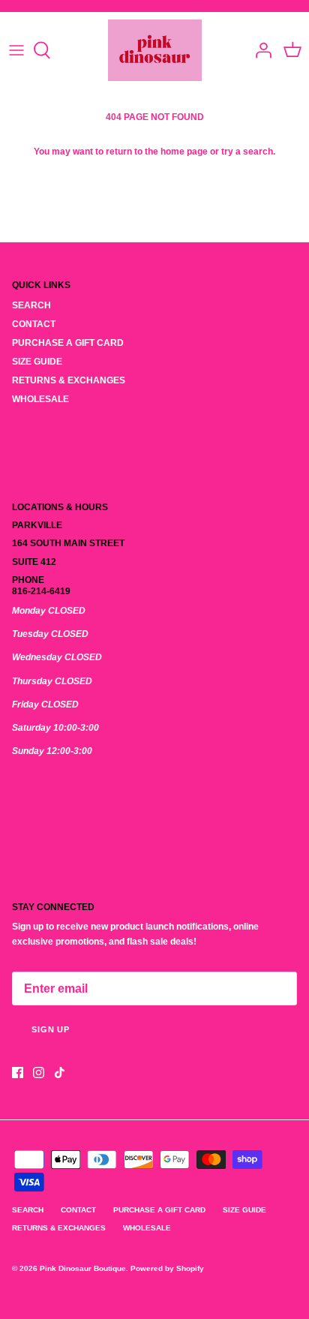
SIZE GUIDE (37, 361)
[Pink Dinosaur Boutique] (155, 50)
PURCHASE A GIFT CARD (68, 343)
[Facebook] (17, 1072)
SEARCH (31, 305)
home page (184, 151)
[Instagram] (38, 1072)
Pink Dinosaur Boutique (83, 1268)
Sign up (51, 1029)
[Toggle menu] (16, 50)
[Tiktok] (59, 1072)
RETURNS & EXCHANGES (68, 380)
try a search (247, 151)
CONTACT (34, 324)
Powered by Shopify (167, 1268)
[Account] (259, 50)
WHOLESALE (40, 399)
